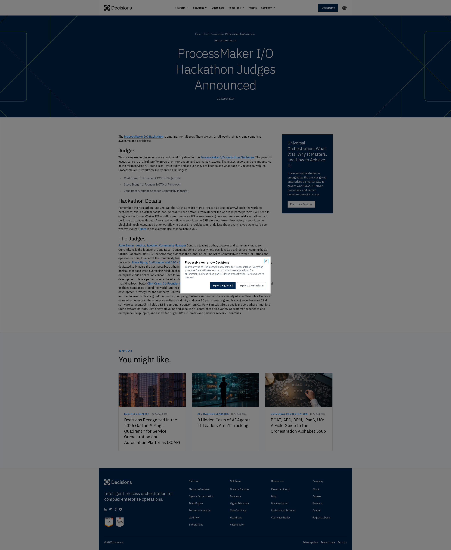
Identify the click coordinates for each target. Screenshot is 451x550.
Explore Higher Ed (222, 285)
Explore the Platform (252, 285)
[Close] (266, 260)
